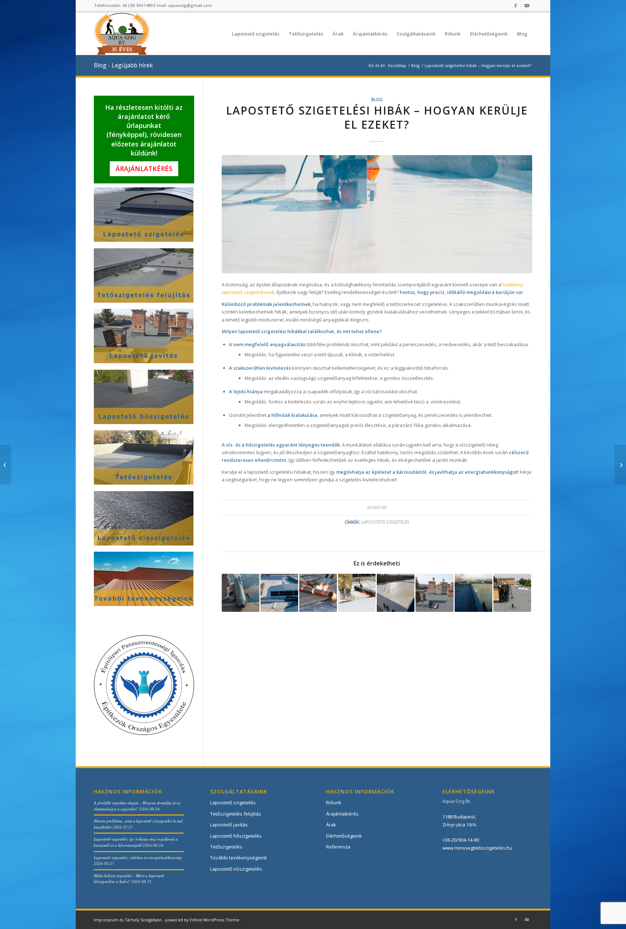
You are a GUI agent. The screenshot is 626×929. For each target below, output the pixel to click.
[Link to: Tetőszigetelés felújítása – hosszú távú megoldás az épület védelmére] (240, 592)
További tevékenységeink (238, 857)
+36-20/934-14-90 (460, 840)
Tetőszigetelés (226, 846)
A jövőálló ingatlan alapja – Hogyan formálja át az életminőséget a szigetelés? (137, 806)
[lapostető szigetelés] (377, 214)
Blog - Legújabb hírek (123, 65)
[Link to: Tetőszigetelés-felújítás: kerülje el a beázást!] (318, 592)
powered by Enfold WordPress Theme (202, 919)
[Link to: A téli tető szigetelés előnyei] (473, 592)
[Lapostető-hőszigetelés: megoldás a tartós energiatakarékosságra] (620, 465)
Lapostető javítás (229, 824)
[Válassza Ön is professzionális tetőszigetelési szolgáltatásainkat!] (5, 465)
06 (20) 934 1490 (137, 5)
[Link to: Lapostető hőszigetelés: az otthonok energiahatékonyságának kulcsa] (357, 592)
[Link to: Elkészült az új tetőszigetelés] (434, 592)
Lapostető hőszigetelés (236, 836)
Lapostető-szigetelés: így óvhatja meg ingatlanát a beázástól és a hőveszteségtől (136, 842)
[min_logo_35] (122, 34)
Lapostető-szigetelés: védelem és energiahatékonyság (138, 857)
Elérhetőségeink (344, 836)
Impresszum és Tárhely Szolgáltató (128, 919)
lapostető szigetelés (385, 522)
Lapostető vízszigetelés (236, 869)
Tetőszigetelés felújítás (235, 813)
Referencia (338, 846)
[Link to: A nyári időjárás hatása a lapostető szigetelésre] (395, 592)
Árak (331, 824)
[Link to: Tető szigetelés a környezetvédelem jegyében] (512, 592)
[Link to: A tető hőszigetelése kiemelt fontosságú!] (279, 592)
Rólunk (333, 802)
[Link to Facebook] (515, 5)
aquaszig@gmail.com (190, 5)
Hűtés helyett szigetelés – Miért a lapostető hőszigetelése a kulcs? (129, 878)
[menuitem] (255, 34)
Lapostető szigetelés (233, 802)
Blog (377, 99)
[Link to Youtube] (526, 5)
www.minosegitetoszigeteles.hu (477, 848)
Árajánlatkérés (144, 168)
